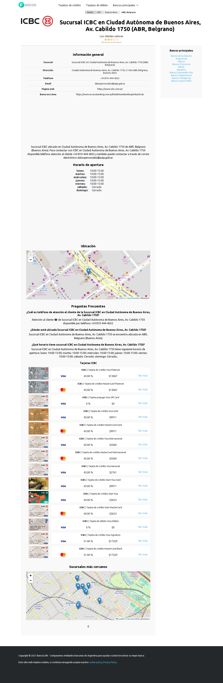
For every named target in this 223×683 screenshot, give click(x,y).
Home (90, 12)
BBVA (181, 67)
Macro (181, 61)
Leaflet (121, 298)
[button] (88, 271)
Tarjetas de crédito (69, 5)
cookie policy (95, 662)
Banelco (181, 69)
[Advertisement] (88, 122)
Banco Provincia (181, 64)
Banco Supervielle (181, 80)
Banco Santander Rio (181, 72)
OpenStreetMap (133, 298)
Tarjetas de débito (97, 5)
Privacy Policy (110, 662)
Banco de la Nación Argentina (181, 57)
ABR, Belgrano (128, 12)
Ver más (143, 375)
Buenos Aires (111, 12)
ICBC (99, 12)
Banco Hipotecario (181, 75)
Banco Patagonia (181, 78)
